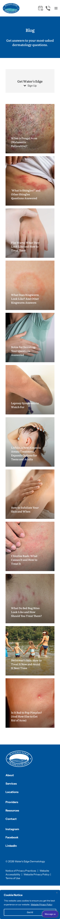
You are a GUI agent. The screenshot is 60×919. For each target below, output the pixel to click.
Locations (12, 792)
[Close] (57, 892)
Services (11, 783)
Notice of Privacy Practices (21, 870)
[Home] (19, 758)
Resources (12, 810)
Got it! (30, 912)
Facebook (12, 837)
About (10, 775)
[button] (56, 8)
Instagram (12, 829)
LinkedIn (11, 846)
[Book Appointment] (40, 8)
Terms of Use (13, 878)
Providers (12, 802)
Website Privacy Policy (41, 904)
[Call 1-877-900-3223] (48, 8)
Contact (11, 819)
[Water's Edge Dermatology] (11, 8)
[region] (30, 904)
